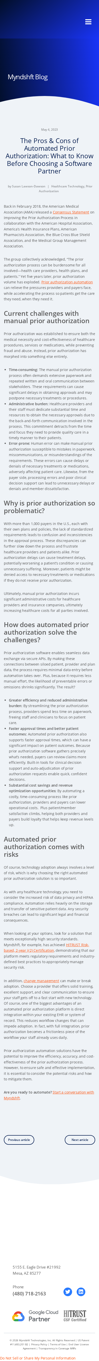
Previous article (19, 1140)
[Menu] (88, 21)
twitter (67, 1292)
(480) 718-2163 (29, 1293)
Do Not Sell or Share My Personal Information (38, 1358)
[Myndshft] (32, 22)
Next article (80, 1140)
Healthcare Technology (67, 186)
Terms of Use (57, 1344)
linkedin (81, 1292)
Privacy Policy (39, 1344)
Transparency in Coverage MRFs (57, 1348)
